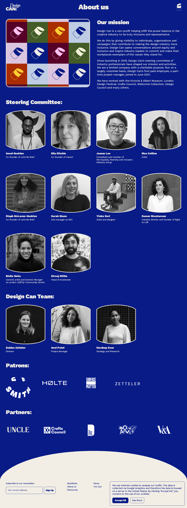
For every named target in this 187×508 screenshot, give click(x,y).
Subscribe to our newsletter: (20, 483)
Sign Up (50, 490)
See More (137, 500)
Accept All (120, 500)
